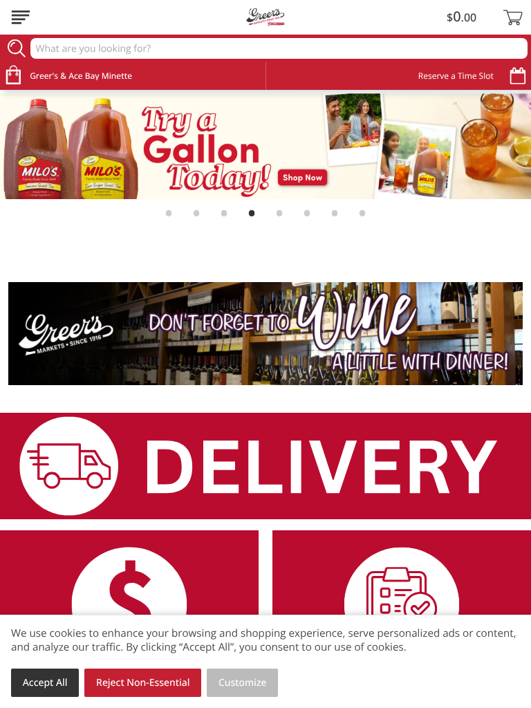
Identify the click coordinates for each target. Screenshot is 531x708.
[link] (265, 146)
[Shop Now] (20, 17)
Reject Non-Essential (142, 682)
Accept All (45, 682)
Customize (242, 682)
